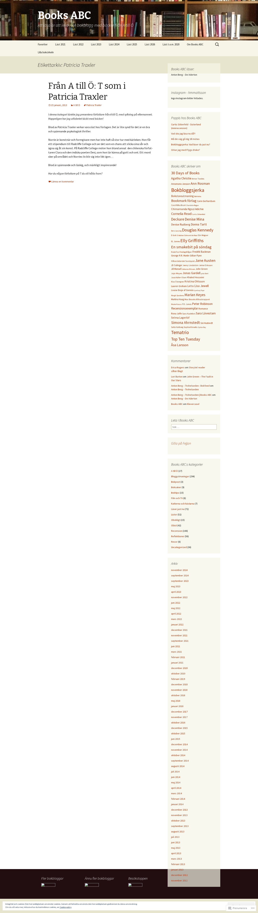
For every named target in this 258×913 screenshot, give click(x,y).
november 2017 (179, 717)
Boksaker (176, 487)
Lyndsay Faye (199, 290)
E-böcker (180, 235)
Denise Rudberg (180, 224)
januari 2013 (177, 869)
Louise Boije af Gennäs (182, 290)
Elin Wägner (203, 235)
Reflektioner (177, 536)
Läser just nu (177, 509)
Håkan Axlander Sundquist (183, 261)
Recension (176, 530)
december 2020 (179, 668)
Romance (203, 308)
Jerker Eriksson (206, 265)
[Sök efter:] (217, 44)
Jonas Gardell (191, 273)
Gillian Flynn (196, 255)
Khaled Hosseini (195, 277)
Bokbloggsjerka (187, 190)
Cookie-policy (66, 907)
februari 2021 (178, 657)
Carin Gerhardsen (206, 201)
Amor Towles (198, 178)
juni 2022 (175, 602)
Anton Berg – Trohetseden (185, 389)
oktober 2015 (178, 733)
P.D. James (186, 304)
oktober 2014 (178, 755)
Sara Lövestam (206, 313)
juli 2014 (175, 771)
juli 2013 (175, 836)
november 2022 (179, 597)
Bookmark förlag (183, 200)
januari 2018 (177, 706)
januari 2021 (177, 662)
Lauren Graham (179, 286)
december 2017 (179, 711)
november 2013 (179, 815)
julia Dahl (204, 273)
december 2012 (179, 875)
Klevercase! (193, 404)
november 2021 (179, 635)
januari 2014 (177, 804)
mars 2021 (176, 651)
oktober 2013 (178, 820)
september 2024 (179, 575)
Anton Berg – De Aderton (184, 398)
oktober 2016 (178, 722)
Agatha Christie (181, 178)
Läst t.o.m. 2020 (171, 44)
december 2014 (179, 744)
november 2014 (179, 749)
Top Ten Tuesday (185, 339)
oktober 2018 (178, 695)
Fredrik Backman (201, 251)
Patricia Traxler (94, 105)
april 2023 (176, 591)
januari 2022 (177, 624)
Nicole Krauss (176, 304)
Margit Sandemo (177, 295)
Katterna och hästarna (182, 503)
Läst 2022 (78, 44)
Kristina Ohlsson (194, 281)
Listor (174, 514)
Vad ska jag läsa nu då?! (183, 133)
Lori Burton (177, 376)
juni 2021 (175, 646)
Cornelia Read (181, 214)
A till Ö (76, 105)
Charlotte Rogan (192, 205)
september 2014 (179, 760)
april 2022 (176, 613)
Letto (190, 286)
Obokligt (175, 520)
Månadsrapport (203, 299)
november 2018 (179, 689)
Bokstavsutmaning (182, 196)
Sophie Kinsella (190, 327)
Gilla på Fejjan (181, 443)
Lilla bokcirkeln (46, 52)
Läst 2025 (132, 44)
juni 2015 (175, 738)
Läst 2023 (96, 44)
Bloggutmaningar (180, 476)
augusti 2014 (177, 766)
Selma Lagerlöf (180, 317)
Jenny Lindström (191, 265)
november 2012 (179, 880)
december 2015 (179, 728)
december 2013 (179, 809)
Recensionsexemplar (184, 308)
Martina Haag (177, 299)
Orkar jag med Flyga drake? (185, 149)
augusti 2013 (177, 831)
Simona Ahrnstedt (185, 322)
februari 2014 (178, 798)
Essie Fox (175, 252)
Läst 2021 (60, 44)
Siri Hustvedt (206, 323)
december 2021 (179, 630)
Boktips (175, 492)
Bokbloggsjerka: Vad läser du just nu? (190, 144)
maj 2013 (175, 847)
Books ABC (177, 404)
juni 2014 (175, 777)
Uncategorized (179, 547)
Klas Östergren (177, 281)
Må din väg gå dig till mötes (185, 139)
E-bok (173, 235)
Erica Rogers (177, 367)
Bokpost (175, 481)
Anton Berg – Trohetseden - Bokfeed (190, 385)
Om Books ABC (195, 44)
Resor (174, 541)
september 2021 (179, 640)
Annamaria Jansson (180, 183)
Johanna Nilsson (188, 269)
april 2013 (176, 853)
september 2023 (179, 580)
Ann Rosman (200, 183)
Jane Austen (205, 260)
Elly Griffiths (192, 240)
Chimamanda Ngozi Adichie (187, 209)
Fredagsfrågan (186, 252)
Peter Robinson (202, 304)
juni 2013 (175, 842)
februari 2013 (178, 864)
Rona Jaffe (176, 313)
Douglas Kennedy (197, 230)
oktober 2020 (178, 673)
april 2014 (176, 787)
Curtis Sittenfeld (198, 214)
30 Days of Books (185, 172)
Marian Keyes (194, 294)
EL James (175, 241)
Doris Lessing (176, 231)
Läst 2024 (114, 44)
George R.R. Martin (180, 255)
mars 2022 (176, 619)
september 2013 (179, 826)
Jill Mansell (176, 268)
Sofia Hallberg (177, 327)
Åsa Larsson (179, 345)
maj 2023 (175, 586)
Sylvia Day (202, 327)
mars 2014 (176, 793)
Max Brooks (190, 299)
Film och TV (177, 498)
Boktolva (197, 196)
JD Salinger (176, 265)
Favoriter (43, 44)
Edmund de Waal (190, 235)
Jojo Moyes (176, 273)
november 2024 (179, 570)
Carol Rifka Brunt (178, 205)
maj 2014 (175, 782)
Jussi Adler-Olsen (179, 277)
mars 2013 (176, 858)
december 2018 (179, 684)
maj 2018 (175, 700)
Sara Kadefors (188, 313)
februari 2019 (178, 679)
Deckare (177, 219)
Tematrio (180, 332)
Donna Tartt (199, 224)
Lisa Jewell (201, 286)
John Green (202, 268)
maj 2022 (175, 608)
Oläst (174, 525)
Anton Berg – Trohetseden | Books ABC (191, 394)
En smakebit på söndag (191, 246)
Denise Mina (194, 219)
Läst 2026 (150, 44)
